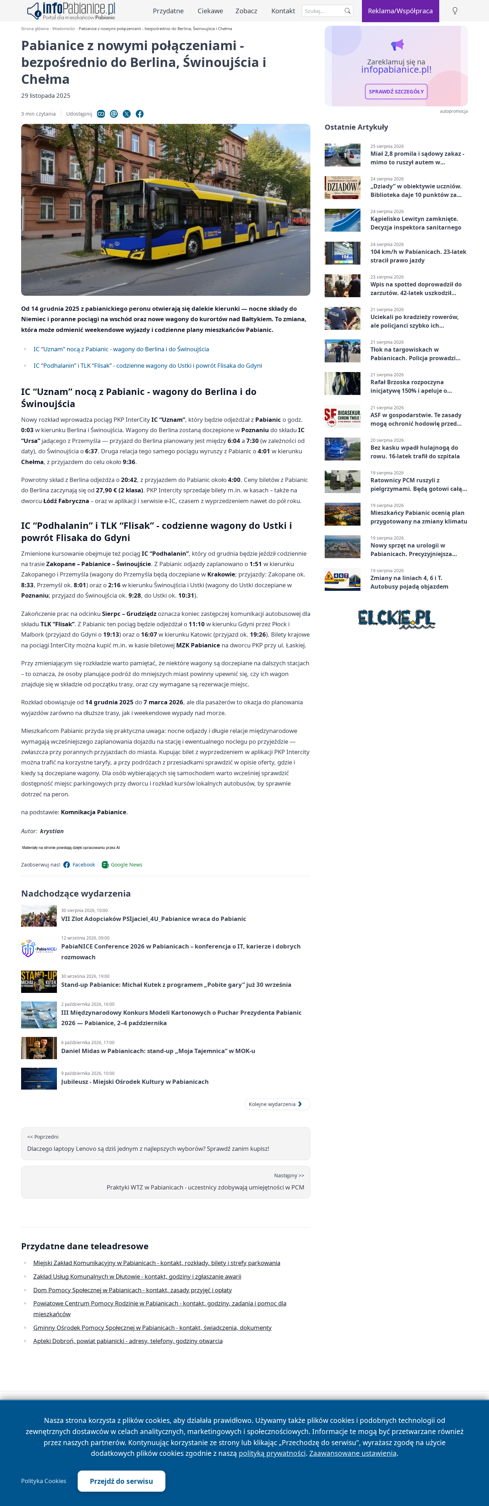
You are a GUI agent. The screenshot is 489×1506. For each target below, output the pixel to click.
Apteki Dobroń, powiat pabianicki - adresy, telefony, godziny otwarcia (128, 1341)
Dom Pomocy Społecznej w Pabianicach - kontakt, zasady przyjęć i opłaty (132, 1290)
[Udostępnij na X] (126, 114)
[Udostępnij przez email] (114, 114)
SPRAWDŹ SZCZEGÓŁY (396, 91)
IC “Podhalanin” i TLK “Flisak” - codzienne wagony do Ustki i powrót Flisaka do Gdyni (148, 365)
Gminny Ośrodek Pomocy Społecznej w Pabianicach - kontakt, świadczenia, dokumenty (152, 1327)
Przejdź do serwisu (121, 1481)
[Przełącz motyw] (455, 11)
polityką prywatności (272, 1453)
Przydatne (168, 10)
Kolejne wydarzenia (272, 1104)
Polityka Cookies (43, 1481)
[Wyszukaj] (347, 10)
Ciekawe (210, 10)
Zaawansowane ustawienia (353, 1453)
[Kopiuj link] (101, 114)
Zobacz (246, 10)
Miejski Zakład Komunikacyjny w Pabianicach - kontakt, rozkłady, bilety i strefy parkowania (156, 1263)
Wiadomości (63, 28)
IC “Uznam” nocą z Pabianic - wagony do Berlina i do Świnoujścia (121, 349)
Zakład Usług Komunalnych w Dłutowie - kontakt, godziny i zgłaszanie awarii (137, 1276)
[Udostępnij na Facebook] (139, 114)
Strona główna (35, 28)
